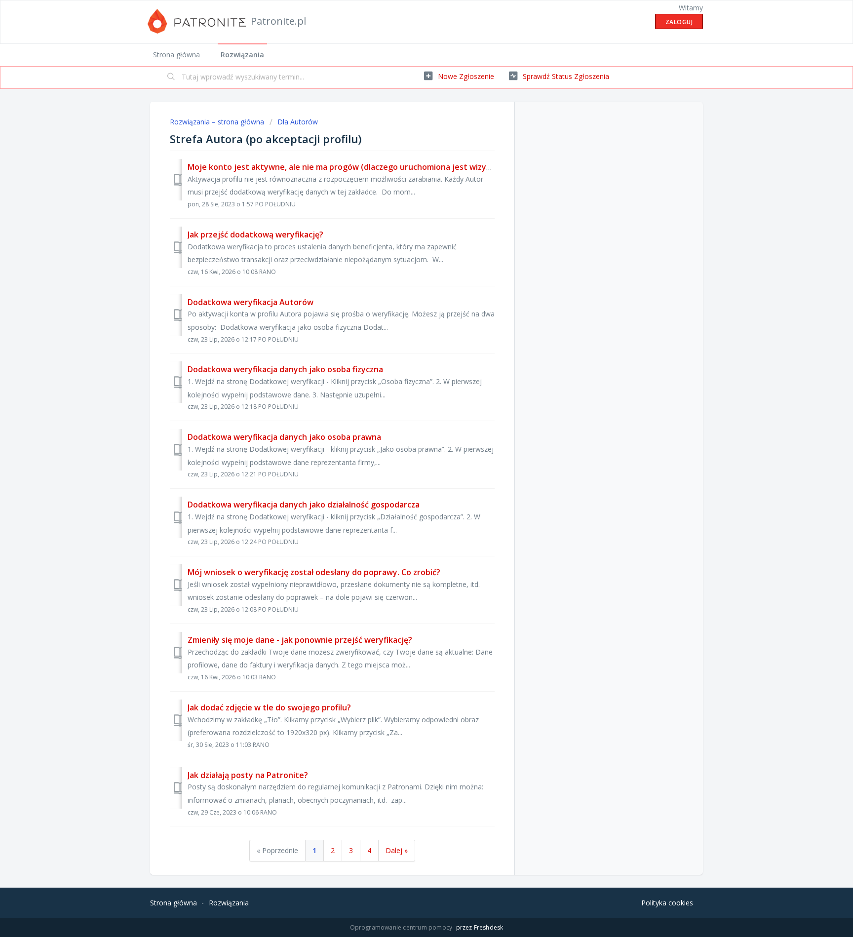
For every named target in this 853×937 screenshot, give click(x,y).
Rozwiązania (242, 54)
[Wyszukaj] (171, 77)
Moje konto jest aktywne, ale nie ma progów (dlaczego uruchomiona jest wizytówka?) (352, 166)
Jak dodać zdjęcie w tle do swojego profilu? (269, 707)
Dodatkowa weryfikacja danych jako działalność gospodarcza (304, 504)
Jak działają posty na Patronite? (248, 775)
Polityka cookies (667, 902)
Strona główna (176, 54)
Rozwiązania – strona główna (218, 121)
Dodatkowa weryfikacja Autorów (250, 302)
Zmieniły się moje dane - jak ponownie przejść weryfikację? (300, 639)
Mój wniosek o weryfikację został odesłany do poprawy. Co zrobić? (314, 572)
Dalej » (397, 850)
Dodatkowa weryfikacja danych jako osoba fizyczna (285, 369)
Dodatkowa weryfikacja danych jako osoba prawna (284, 436)
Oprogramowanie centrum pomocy (402, 927)
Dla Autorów (297, 121)
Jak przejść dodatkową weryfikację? (255, 234)
